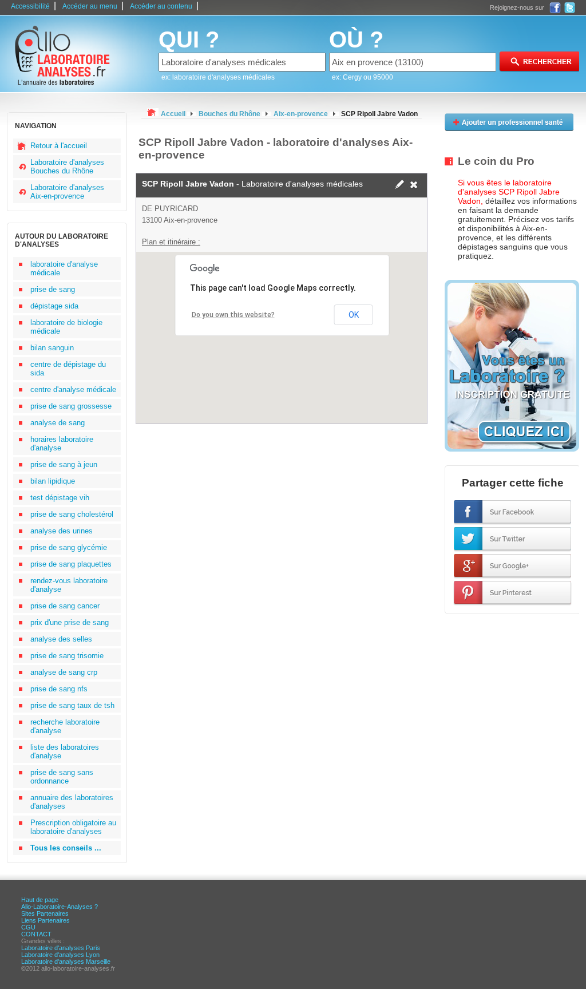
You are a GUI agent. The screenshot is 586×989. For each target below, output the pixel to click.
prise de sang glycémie (68, 547)
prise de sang (52, 289)
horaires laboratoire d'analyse (61, 443)
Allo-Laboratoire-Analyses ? (59, 906)
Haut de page (39, 899)
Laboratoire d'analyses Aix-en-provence (67, 191)
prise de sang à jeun (63, 464)
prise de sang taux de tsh (72, 705)
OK (354, 314)
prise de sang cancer (65, 606)
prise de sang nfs (59, 689)
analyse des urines (61, 531)
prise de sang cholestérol (71, 514)
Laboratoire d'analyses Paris (60, 947)
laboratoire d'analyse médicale (64, 268)
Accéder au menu (89, 6)
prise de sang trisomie (67, 655)
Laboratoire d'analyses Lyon (60, 954)
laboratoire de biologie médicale (66, 326)
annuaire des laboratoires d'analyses (71, 801)
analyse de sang (57, 422)
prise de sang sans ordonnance (61, 776)
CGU (28, 927)
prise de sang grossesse (71, 406)
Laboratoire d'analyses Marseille (65, 961)
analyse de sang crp (63, 672)
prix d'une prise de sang (69, 622)
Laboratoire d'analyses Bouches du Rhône (67, 166)
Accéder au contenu (161, 6)
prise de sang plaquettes (71, 564)
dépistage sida (54, 306)
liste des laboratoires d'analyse (64, 751)
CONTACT (36, 934)
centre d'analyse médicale (73, 389)
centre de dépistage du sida (68, 368)
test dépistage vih (59, 497)
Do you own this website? (233, 315)
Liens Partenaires (45, 920)
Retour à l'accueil (58, 145)
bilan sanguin (52, 347)
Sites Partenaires (45, 913)
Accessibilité (30, 6)
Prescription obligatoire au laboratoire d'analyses (73, 827)
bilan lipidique (52, 481)
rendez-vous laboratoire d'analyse (69, 585)
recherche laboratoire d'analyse (65, 726)
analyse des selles (61, 639)
